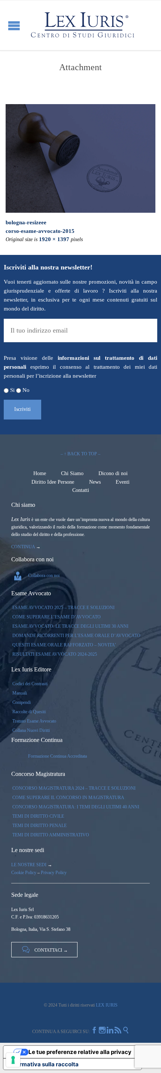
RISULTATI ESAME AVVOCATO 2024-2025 (54, 654)
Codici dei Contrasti (30, 683)
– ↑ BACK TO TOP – (80, 453)
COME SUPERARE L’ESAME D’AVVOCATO (56, 617)
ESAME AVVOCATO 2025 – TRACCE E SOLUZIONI (63, 607)
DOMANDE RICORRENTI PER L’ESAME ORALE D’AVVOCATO (76, 635)
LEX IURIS (106, 1005)
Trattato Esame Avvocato (34, 721)
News (95, 482)
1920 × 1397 (54, 239)
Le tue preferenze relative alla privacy (79, 1051)
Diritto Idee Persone (52, 482)
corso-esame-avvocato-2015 (40, 231)
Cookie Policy (23, 872)
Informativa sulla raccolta (44, 1064)
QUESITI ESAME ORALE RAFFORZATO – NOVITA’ (64, 645)
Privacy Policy (54, 872)
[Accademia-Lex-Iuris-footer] (80, 158)
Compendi (21, 702)
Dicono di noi (113, 473)
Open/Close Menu (14, 25)
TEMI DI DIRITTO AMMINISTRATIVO (50, 834)
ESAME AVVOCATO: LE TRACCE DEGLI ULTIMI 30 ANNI (70, 626)
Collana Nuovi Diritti (31, 730)
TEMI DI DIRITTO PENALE (39, 825)
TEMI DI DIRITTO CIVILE (38, 816)
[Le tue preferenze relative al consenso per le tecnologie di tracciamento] (13, 1060)
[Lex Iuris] (82, 25)
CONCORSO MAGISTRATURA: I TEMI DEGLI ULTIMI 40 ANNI (75, 807)
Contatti (80, 490)
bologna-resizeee (26, 222)
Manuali (19, 693)
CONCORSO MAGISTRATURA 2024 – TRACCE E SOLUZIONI (74, 788)
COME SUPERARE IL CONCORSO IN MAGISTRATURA (68, 797)
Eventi (123, 482)
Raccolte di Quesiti (29, 711)
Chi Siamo (72, 473)
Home (39, 473)
